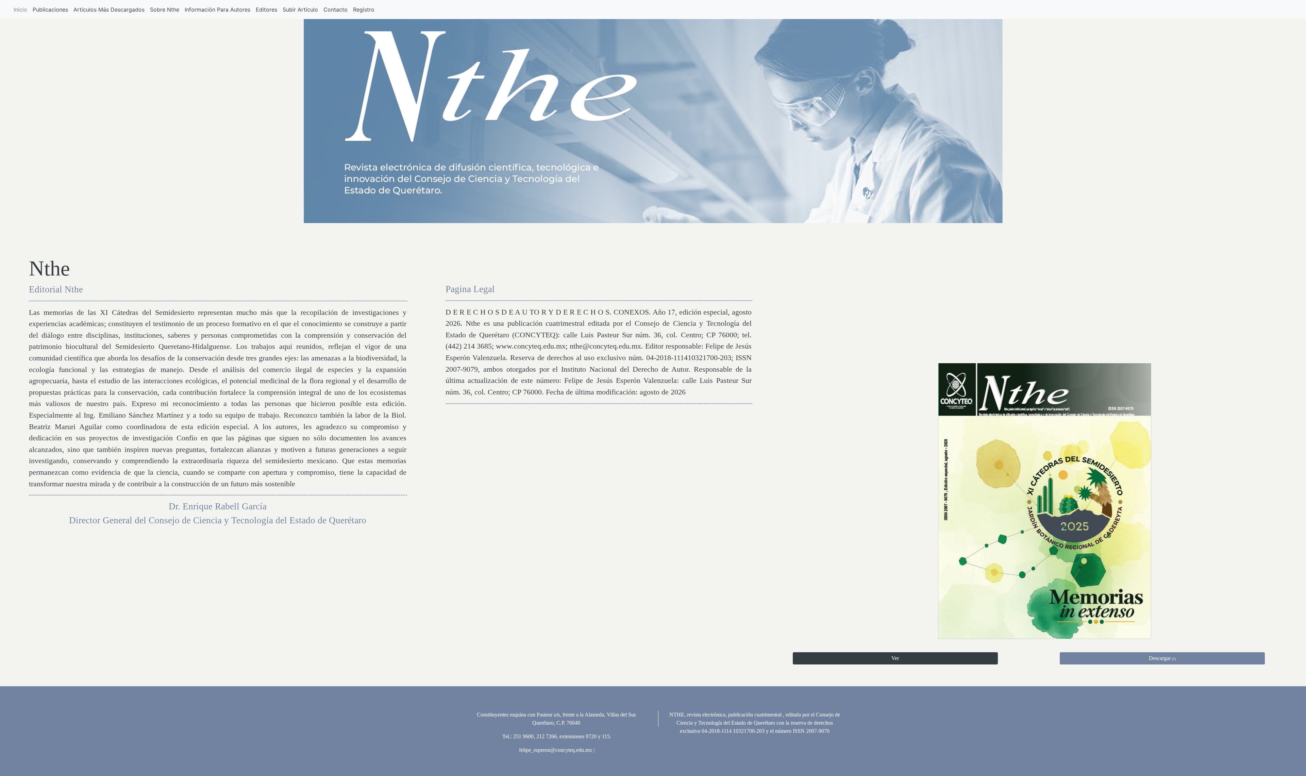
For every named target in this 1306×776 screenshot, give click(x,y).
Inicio (20, 9)
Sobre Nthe (164, 9)
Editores (266, 9)
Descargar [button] (1162, 658)
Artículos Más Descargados (109, 9)
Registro (363, 9)
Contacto (335, 9)
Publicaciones (50, 9)
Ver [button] (895, 658)
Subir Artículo (300, 9)
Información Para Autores (217, 9)
